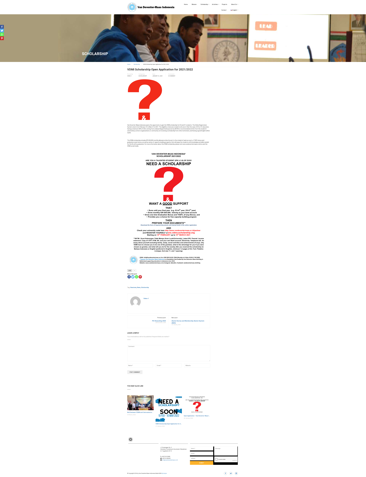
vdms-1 (129, 76)
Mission (194, 4)
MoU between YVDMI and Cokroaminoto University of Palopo (140, 412)
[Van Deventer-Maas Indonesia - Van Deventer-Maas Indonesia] (151, 8)
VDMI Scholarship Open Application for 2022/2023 (169, 424)
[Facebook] (129, 276)
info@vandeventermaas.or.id (170, 460)
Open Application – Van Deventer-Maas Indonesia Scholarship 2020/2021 (197, 416)
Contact (223, 10)
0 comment (171, 76)
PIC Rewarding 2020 (159, 321)
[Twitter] (132, 276)
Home (186, 4)
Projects (224, 4)
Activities (215, 4)
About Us (234, 4)
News (138, 287)
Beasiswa (133, 287)
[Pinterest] (140, 276)
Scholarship (204, 4)
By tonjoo (164, 473)
